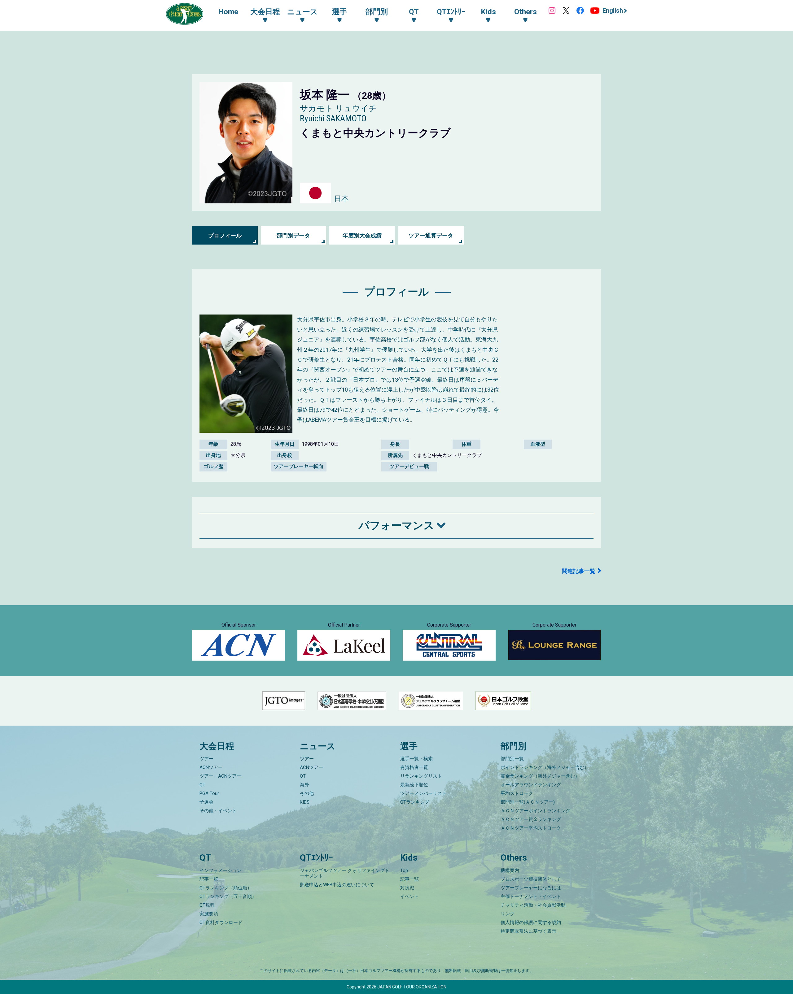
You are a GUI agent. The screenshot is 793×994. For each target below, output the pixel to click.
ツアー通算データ (431, 235)
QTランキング (414, 802)
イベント (409, 896)
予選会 (206, 802)
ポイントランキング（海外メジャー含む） (545, 767)
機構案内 (510, 870)
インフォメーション (220, 870)
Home (228, 11)
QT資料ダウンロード (221, 922)
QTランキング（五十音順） (227, 896)
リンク (508, 914)
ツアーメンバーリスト (423, 793)
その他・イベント (218, 811)
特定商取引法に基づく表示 (528, 931)
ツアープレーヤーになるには (531, 888)
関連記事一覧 (578, 571)
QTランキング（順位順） (225, 888)
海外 (304, 785)
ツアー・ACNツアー (220, 776)
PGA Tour (209, 793)
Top (404, 870)
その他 (307, 793)
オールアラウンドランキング (531, 785)
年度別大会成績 (362, 235)
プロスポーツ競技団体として (531, 879)
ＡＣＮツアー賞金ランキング (531, 819)
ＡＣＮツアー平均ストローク (531, 828)
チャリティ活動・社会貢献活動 (533, 905)
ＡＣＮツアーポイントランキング (535, 811)
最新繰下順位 (414, 785)
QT (202, 785)
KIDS (304, 802)
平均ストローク (517, 793)
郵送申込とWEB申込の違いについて (337, 885)
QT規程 (207, 905)
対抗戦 (407, 888)
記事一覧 (208, 879)
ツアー (206, 759)
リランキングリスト (421, 776)
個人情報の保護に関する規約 (531, 922)
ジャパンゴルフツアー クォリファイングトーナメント (344, 873)
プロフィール (225, 235)
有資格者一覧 (414, 767)
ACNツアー (211, 767)
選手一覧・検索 (416, 759)
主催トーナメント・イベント (531, 896)
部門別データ (293, 235)
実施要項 (208, 914)
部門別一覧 (512, 759)
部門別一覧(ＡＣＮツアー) (528, 802)
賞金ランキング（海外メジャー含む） (540, 776)
